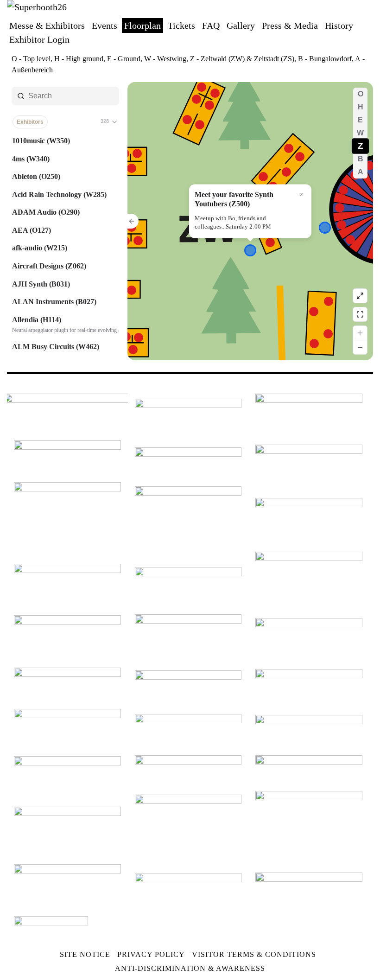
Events (104, 25)
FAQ (211, 25)
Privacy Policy (151, 954)
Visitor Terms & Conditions (254, 954)
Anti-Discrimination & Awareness (190, 968)
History (339, 25)
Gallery (241, 25)
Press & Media (290, 25)
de (356, 11)
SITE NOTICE (85, 954)
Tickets (181, 25)
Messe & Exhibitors (47, 25)
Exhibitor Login (39, 39)
